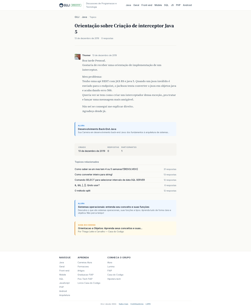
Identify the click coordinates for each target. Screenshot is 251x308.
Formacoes (83, 266)
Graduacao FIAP (86, 274)
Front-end (64, 270)
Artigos (81, 270)
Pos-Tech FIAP (85, 279)
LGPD (148, 304)
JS (172, 5)
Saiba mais (123, 304)
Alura (109, 262)
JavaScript (64, 283)
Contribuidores (137, 304)
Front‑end (146, 5)
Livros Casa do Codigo (89, 283)
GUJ (77, 17)
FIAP (109, 270)
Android (187, 5)
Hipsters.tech (114, 279)
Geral (136, 5)
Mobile (158, 5)
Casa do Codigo (115, 274)
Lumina (110, 266)
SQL (166, 5)
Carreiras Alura (85, 262)
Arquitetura (64, 295)
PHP (178, 5)
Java (128, 5)
